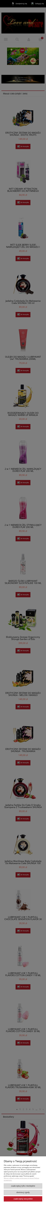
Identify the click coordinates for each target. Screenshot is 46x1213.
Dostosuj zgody (23, 1192)
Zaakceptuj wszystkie (23, 1199)
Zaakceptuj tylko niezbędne (23, 1186)
